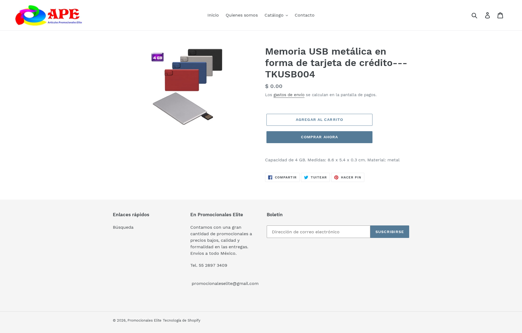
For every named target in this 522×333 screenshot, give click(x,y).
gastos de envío (289, 94)
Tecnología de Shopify (181, 320)
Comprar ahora (319, 137)
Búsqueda (123, 227)
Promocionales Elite (144, 320)
